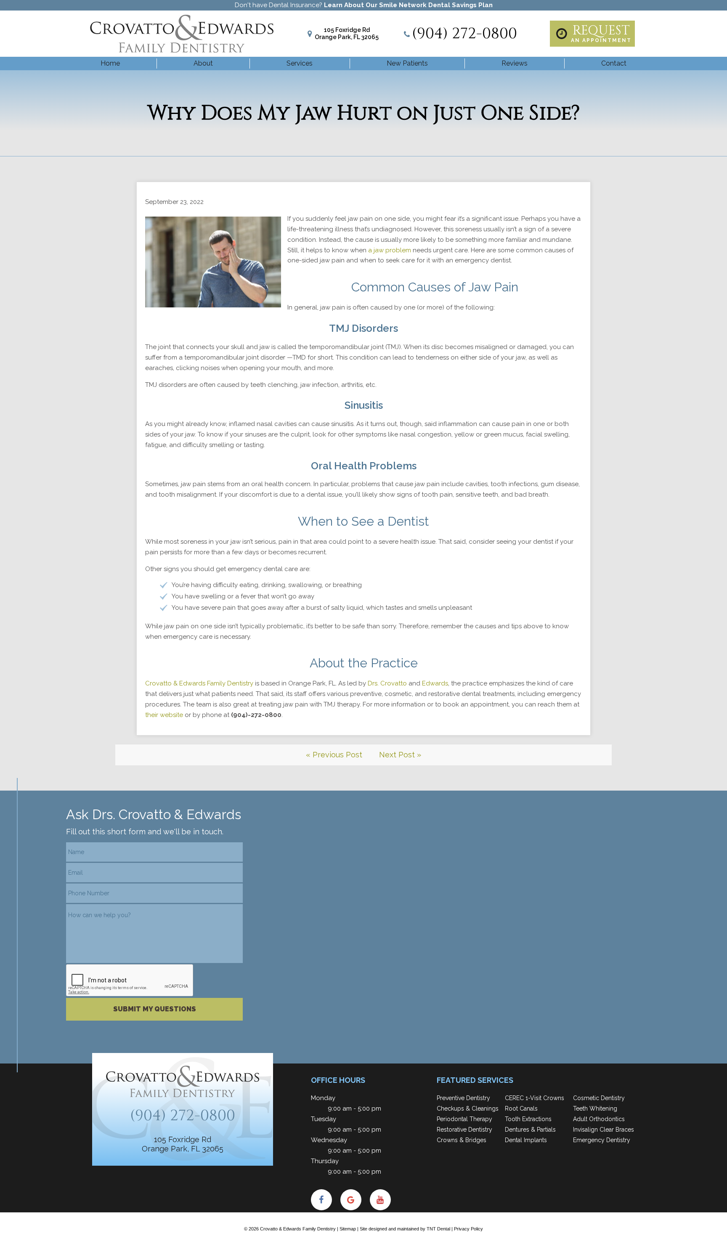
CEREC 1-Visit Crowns (534, 1098)
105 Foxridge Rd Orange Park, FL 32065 (347, 33)
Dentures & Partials (530, 1129)
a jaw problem (389, 250)
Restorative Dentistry (464, 1129)
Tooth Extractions (528, 1119)
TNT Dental (438, 1228)
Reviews (514, 63)
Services (300, 63)
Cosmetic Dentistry (599, 1098)
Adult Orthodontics (599, 1119)
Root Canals (521, 1108)
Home (110, 63)
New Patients (407, 63)
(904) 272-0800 (464, 33)
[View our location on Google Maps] (350, 1199)
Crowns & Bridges (461, 1140)
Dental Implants (526, 1140)
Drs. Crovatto (387, 683)
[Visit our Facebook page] (321, 1199)
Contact (613, 63)
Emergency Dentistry (601, 1140)
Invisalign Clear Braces (603, 1129)
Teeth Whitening (595, 1108)
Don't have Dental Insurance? (364, 5)
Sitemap (348, 1228)
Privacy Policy (468, 1228)
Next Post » (400, 754)
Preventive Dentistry (463, 1098)
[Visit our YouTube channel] (380, 1199)
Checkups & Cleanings (468, 1108)
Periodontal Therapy (464, 1119)
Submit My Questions (154, 1009)
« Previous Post (334, 754)
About (203, 63)
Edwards (435, 683)
